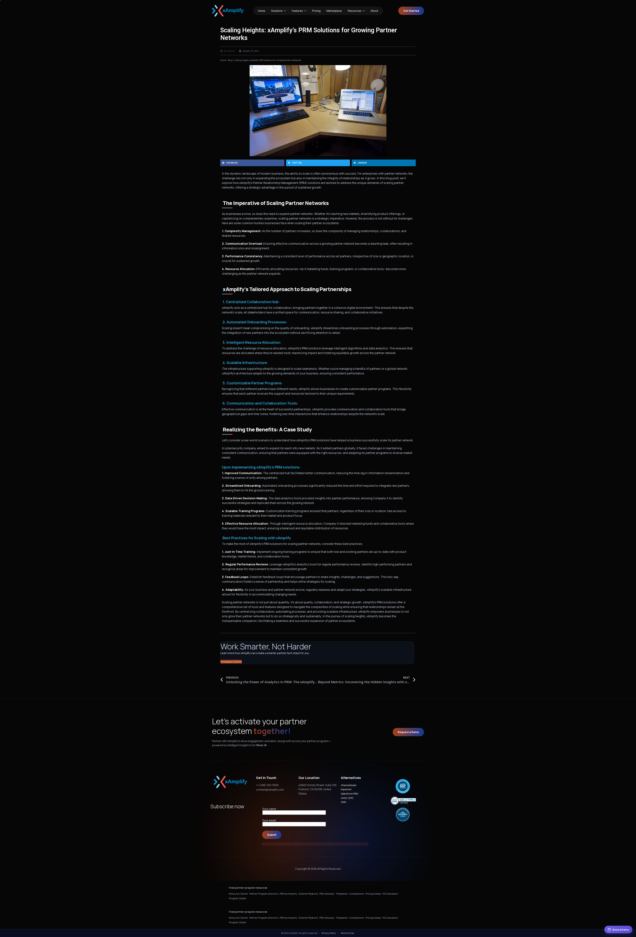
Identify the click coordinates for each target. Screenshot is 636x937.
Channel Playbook (308, 893)
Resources (354, 11)
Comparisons (356, 893)
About (374, 11)
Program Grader (237, 898)
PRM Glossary (326, 893)
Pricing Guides (373, 893)
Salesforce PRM (349, 793)
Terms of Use (347, 933)
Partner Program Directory (263, 893)
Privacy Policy (329, 933)
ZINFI (343, 802)
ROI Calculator (390, 893)
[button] (252, 163)
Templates (342, 893)
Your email (269, 820)
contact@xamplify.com (270, 789)
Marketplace (334, 11)
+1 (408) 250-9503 (267, 785)
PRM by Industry (288, 893)
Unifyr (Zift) (347, 797)
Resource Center (238, 893)
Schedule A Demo (231, 661)
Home (261, 11)
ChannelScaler (349, 785)
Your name (269, 809)
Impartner (346, 789)
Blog (230, 60)
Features (297, 11)
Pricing (316, 11)
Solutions (277, 11)
